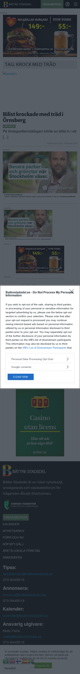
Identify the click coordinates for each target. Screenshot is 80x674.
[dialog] (40, 337)
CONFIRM (20, 376)
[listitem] (40, 359)
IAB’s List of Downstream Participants (44, 347)
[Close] (72, 292)
